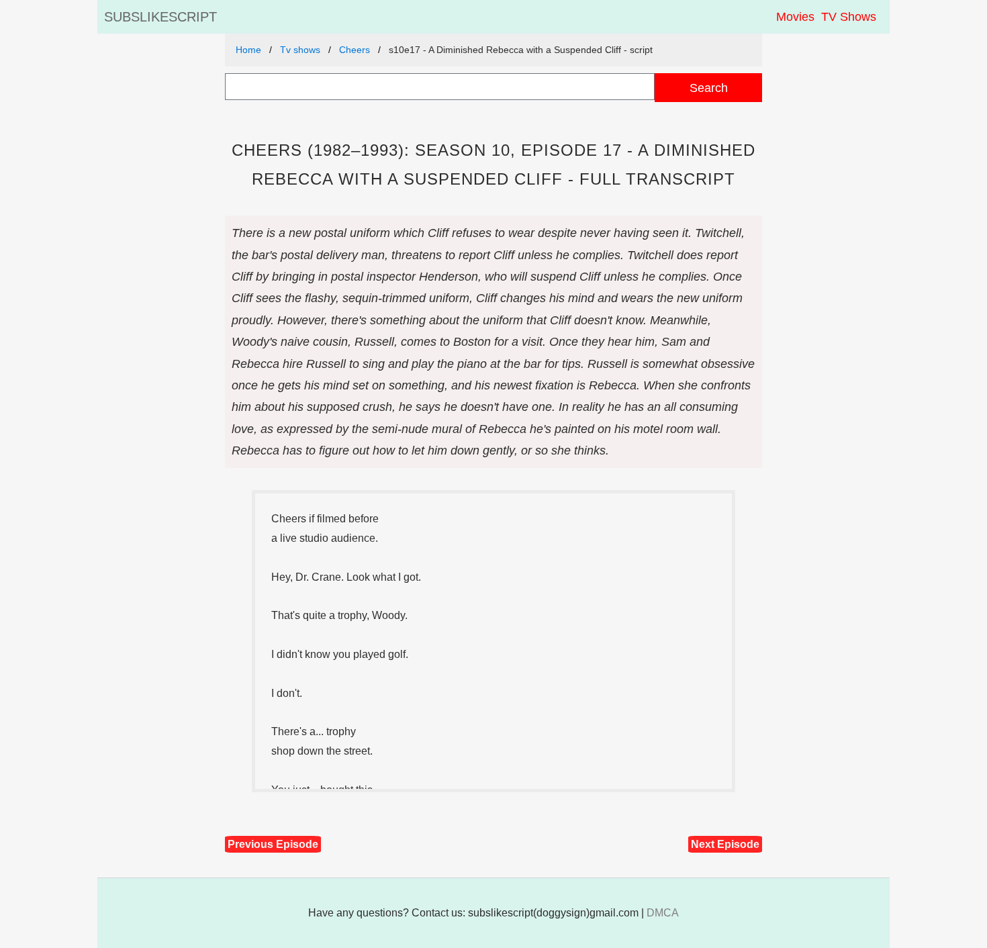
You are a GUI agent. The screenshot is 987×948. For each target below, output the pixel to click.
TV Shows (848, 16)
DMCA (663, 912)
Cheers (354, 49)
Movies (795, 16)
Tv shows (300, 49)
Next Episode (725, 844)
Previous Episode (273, 844)
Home (248, 49)
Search (709, 88)
